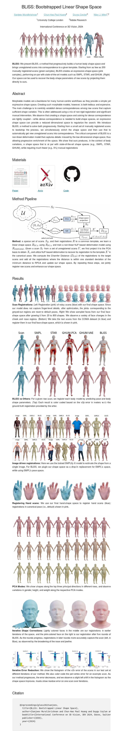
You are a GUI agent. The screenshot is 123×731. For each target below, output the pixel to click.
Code (66, 190)
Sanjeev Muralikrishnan (25, 14)
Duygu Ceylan (80, 14)
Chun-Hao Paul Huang (55, 14)
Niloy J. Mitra (100, 14)
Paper (15, 190)
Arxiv (40, 190)
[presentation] (47, 241)
